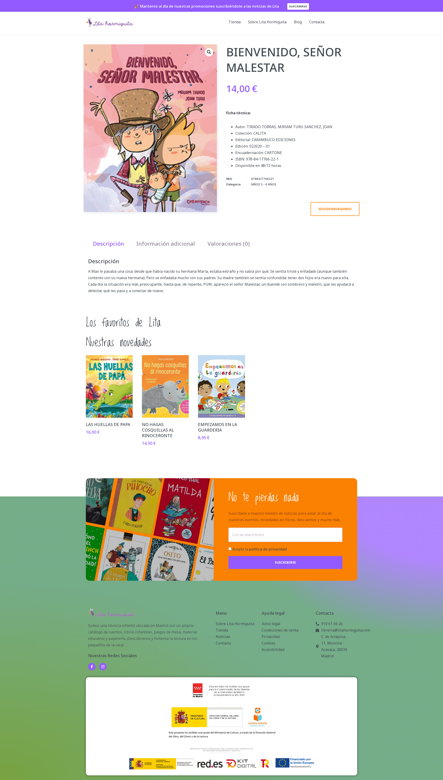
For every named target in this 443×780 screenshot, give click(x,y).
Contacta (316, 21)
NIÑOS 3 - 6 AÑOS (263, 184)
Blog (298, 21)
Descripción (108, 243)
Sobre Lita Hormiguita (267, 21)
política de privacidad (268, 549)
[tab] (108, 243)
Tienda (234, 21)
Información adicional (165, 243)
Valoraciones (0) (228, 243)
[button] (209, 52)
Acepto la (259, 549)
